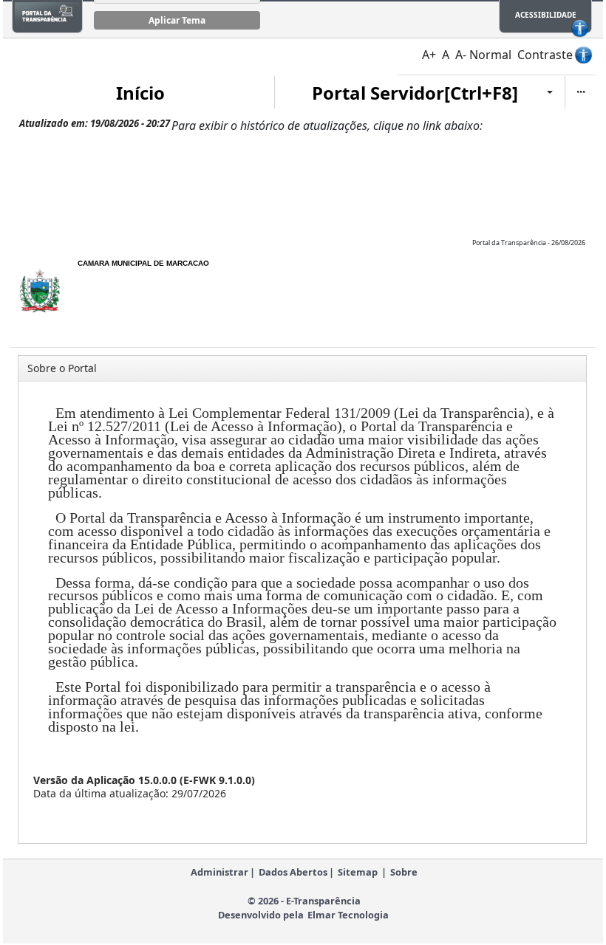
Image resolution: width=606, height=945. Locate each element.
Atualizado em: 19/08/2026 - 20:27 (94, 123)
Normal (490, 55)
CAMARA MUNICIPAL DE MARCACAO (143, 263)
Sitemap (358, 872)
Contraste (545, 55)
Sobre (404, 872)
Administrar (219, 872)
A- (460, 55)
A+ (429, 55)
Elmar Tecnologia (348, 914)
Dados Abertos (293, 872)
